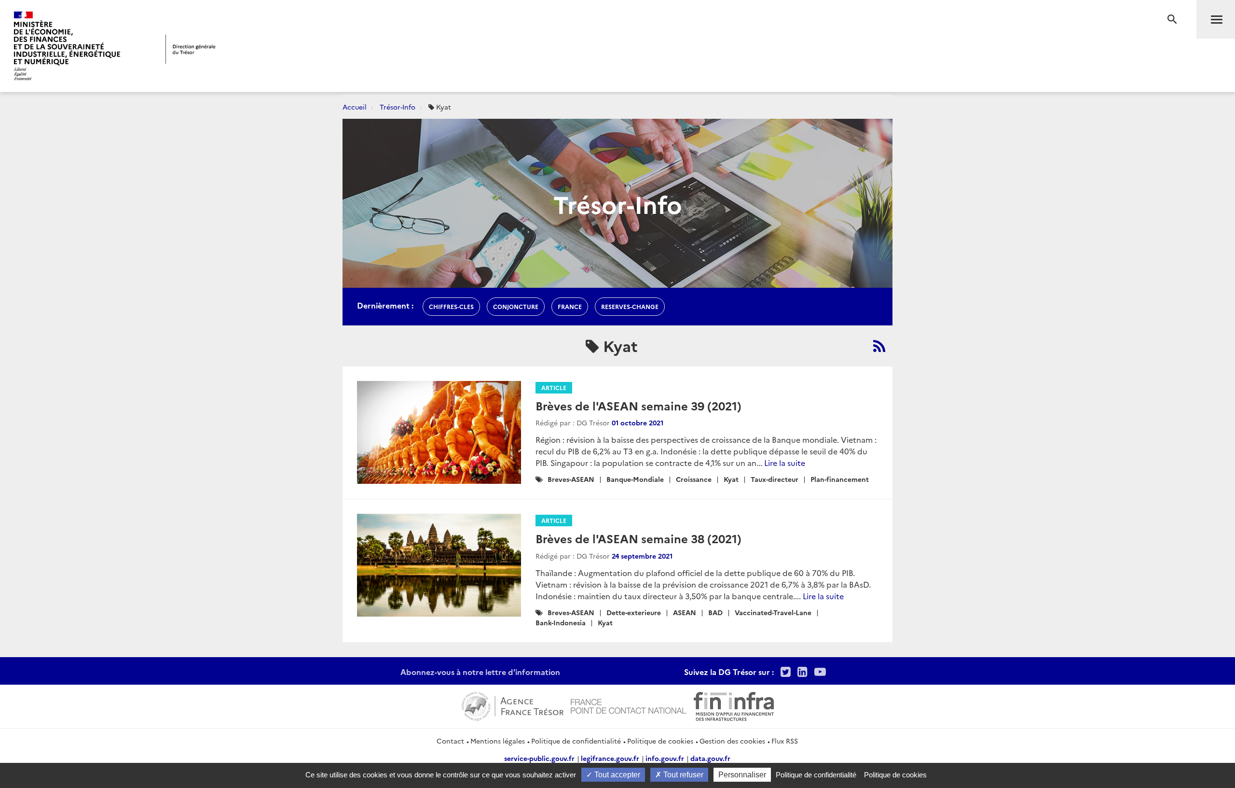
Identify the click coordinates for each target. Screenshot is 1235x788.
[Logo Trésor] (190, 49)
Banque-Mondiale (635, 479)
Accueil (355, 107)
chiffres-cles (451, 306)
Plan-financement (839, 479)
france (570, 306)
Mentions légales (497, 741)
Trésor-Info (397, 107)
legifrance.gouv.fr (610, 758)
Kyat (731, 479)
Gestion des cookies (732, 741)
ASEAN (684, 612)
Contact (450, 741)
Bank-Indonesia (560, 622)
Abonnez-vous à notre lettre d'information (480, 671)
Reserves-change (630, 306)
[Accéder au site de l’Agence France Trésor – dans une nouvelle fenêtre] (512, 705)
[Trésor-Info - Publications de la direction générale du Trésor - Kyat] (879, 345)
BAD (715, 612)
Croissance (694, 479)
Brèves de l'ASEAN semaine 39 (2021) (638, 405)
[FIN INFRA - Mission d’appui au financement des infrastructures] (734, 705)
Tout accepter (616, 775)
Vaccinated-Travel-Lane (773, 612)
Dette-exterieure (633, 612)
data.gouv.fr (710, 758)
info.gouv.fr (664, 758)
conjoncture (515, 306)
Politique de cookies (660, 741)
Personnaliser (742, 775)
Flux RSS (784, 741)
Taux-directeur (774, 479)
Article (553, 387)
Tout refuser (682, 775)
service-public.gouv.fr (539, 758)
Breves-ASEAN (571, 479)
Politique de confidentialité (576, 741)
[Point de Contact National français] (628, 705)
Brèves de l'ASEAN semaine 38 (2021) (638, 538)
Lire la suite (784, 462)
